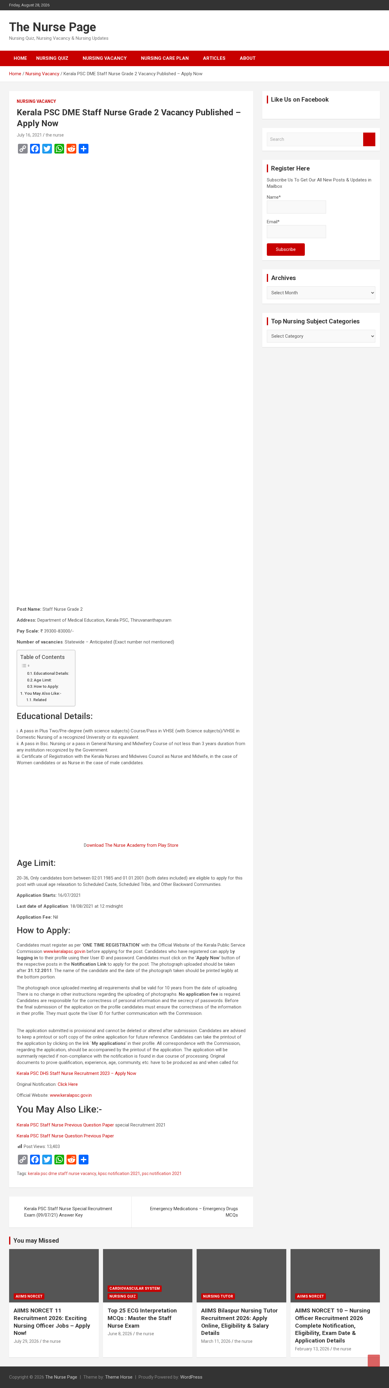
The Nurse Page (52, 27)
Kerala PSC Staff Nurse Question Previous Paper (65, 1136)
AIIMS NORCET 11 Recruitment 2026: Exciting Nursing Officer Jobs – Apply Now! (52, 1321)
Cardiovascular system (134, 1288)
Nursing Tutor (218, 1296)
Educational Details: (51, 673)
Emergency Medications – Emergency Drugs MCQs (194, 1212)
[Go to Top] (374, 1361)
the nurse (55, 135)
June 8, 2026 (120, 1333)
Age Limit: (43, 680)
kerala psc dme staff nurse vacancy (62, 1173)
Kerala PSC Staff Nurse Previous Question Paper (65, 1125)
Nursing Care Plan (165, 58)
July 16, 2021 (29, 135)
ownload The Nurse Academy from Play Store (132, 845)
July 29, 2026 (26, 1341)
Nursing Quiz (52, 58)
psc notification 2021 (162, 1173)
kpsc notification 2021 (119, 1173)
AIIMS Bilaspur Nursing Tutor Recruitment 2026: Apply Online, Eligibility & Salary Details (239, 1321)
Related (39, 700)
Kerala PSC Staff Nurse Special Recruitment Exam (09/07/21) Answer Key (68, 1212)
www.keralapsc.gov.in (64, 951)
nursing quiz (122, 1296)
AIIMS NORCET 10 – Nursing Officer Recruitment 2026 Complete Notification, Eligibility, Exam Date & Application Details (332, 1325)
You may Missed (36, 1240)
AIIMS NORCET (29, 1296)
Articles (214, 58)
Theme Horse (119, 1377)
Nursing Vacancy (105, 58)
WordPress (191, 1377)
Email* (273, 222)
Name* (274, 197)
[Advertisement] (131, 228)
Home (20, 58)
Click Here (68, 1084)
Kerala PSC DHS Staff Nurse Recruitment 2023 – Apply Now (76, 1073)
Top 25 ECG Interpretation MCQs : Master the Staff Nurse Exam (142, 1318)
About (248, 58)
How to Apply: (46, 686)
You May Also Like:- (43, 693)
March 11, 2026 (216, 1341)
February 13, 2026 (312, 1348)
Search (369, 139)
